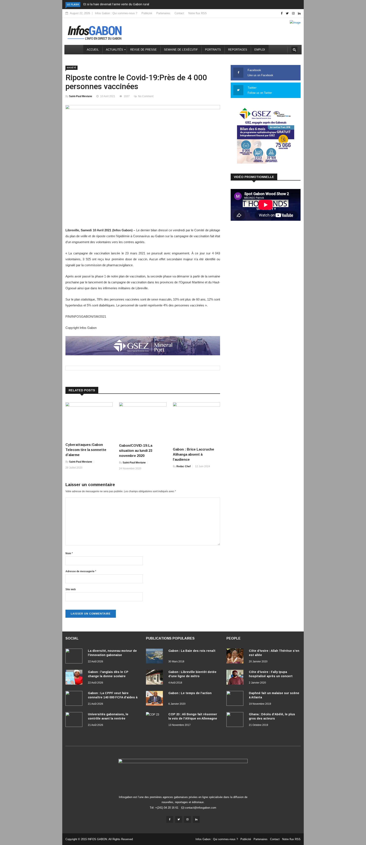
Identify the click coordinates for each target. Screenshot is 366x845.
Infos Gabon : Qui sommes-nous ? (116, 13)
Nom (69, 553)
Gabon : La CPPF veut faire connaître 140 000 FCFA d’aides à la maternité (112, 697)
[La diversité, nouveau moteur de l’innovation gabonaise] (75, 657)
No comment (145, 96)
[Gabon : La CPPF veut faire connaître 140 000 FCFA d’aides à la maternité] (75, 699)
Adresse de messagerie (80, 571)
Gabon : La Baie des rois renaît (191, 650)
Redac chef (183, 466)
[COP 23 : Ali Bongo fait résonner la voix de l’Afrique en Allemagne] (155, 719)
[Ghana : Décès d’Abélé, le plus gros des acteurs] (235, 720)
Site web (70, 589)
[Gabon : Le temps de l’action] (155, 699)
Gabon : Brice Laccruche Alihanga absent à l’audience (193, 454)
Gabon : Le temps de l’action (190, 693)
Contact (179, 13)
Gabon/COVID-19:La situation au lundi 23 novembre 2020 (135, 451)
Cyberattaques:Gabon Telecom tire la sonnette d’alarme (85, 450)
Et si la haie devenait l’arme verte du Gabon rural (116, 4)
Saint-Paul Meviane (80, 96)
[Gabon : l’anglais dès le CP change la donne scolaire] (75, 678)
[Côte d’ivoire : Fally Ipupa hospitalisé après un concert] (235, 678)
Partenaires (163, 13)
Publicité (146, 13)
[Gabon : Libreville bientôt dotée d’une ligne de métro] (155, 678)
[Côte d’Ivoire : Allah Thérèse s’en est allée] (235, 657)
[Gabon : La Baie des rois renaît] (155, 657)
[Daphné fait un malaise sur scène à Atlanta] (235, 699)
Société (71, 67)
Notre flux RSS (197, 13)
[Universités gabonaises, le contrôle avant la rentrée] (75, 720)
